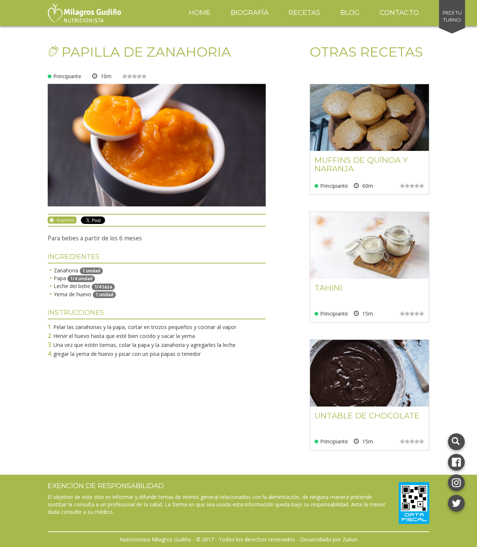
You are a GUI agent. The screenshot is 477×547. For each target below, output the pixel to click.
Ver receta (369, 123)
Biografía (250, 13)
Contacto (399, 13)
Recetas (304, 13)
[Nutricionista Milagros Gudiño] (456, 461)
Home (200, 13)
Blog (350, 13)
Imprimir (65, 220)
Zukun (349, 539)
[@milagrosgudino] (456, 482)
